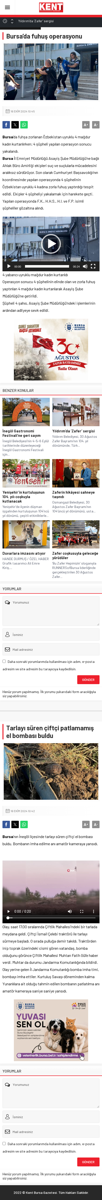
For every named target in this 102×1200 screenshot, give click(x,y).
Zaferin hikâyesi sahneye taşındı (73, 494)
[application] (51, 244)
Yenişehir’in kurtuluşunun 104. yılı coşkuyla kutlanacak (23, 496)
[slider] (47, 266)
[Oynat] (8, 266)
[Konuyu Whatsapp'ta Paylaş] (24, 124)
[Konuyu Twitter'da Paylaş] (15, 124)
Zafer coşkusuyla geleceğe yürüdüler (75, 555)
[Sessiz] (85, 266)
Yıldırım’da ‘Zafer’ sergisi (36, 21)
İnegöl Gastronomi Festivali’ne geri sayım (21, 433)
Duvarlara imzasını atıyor (24, 553)
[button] (51, 244)
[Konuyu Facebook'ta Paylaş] (6, 124)
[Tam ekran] (93, 266)
